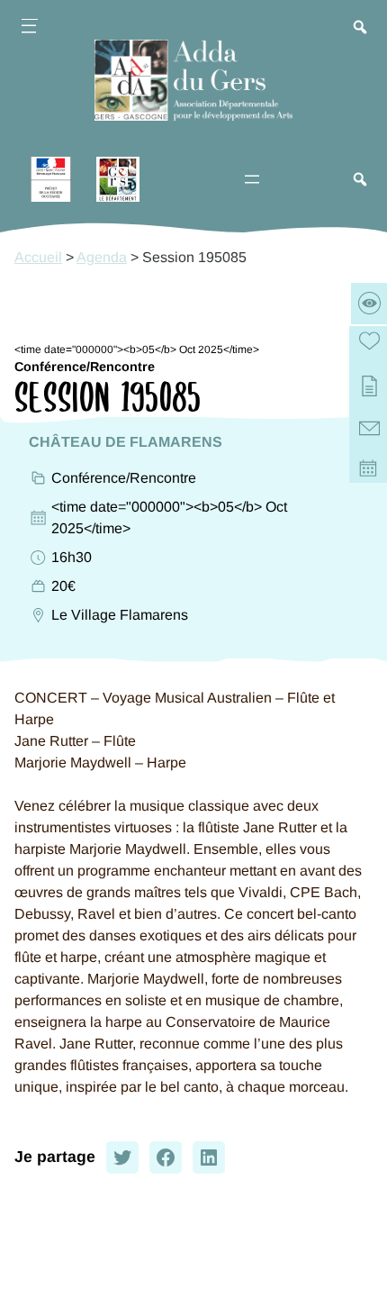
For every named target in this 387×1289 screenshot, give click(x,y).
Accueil (38, 257)
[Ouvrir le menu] (29, 29)
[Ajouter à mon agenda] (369, 471)
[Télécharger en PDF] (369, 387)
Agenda (101, 257)
